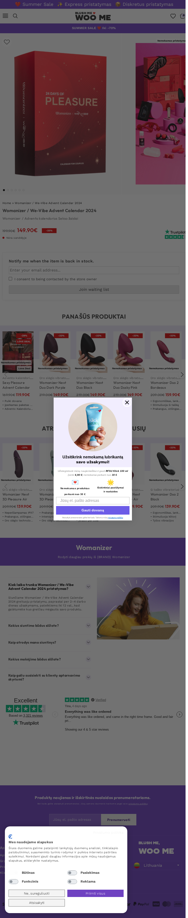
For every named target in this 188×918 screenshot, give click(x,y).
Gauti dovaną (93, 510)
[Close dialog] (127, 402)
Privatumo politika (108, 832)
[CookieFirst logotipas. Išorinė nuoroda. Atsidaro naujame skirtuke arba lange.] (10, 836)
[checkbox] (13, 872)
